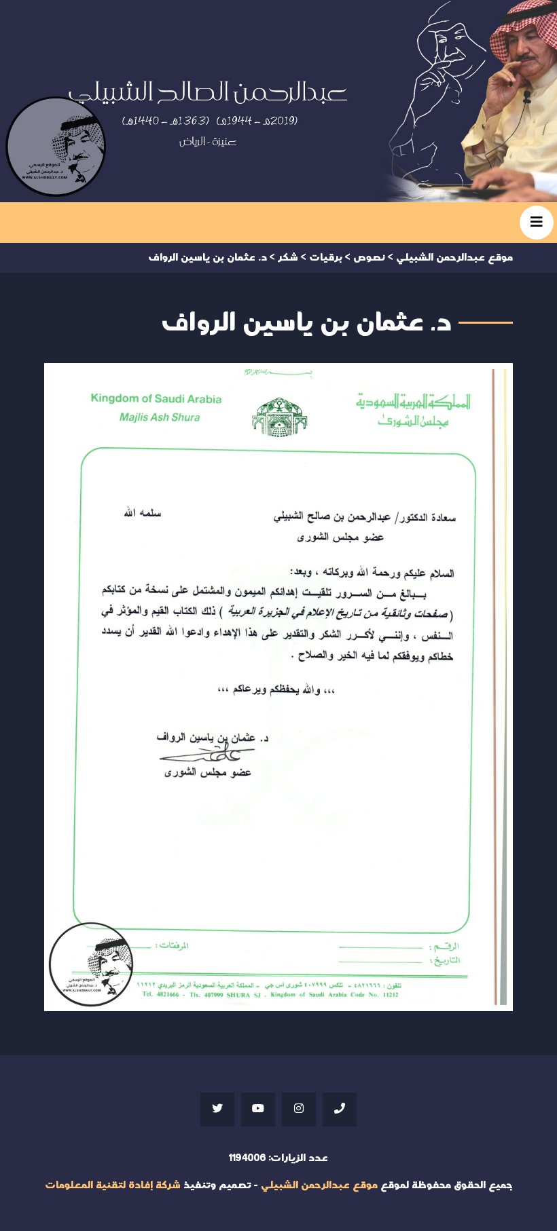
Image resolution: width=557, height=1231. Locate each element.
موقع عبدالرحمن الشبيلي (319, 1185)
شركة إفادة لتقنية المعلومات (113, 1185)
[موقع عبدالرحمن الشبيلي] (278, 101)
